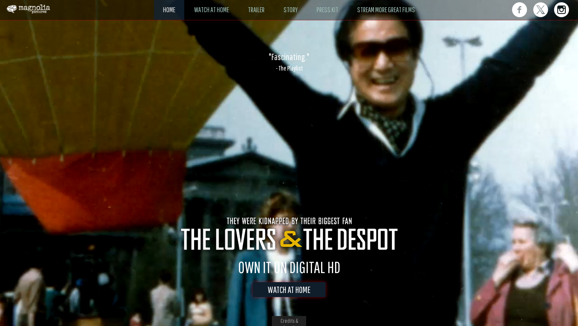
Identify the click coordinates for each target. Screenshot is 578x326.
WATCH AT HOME (289, 289)
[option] (289, 62)
